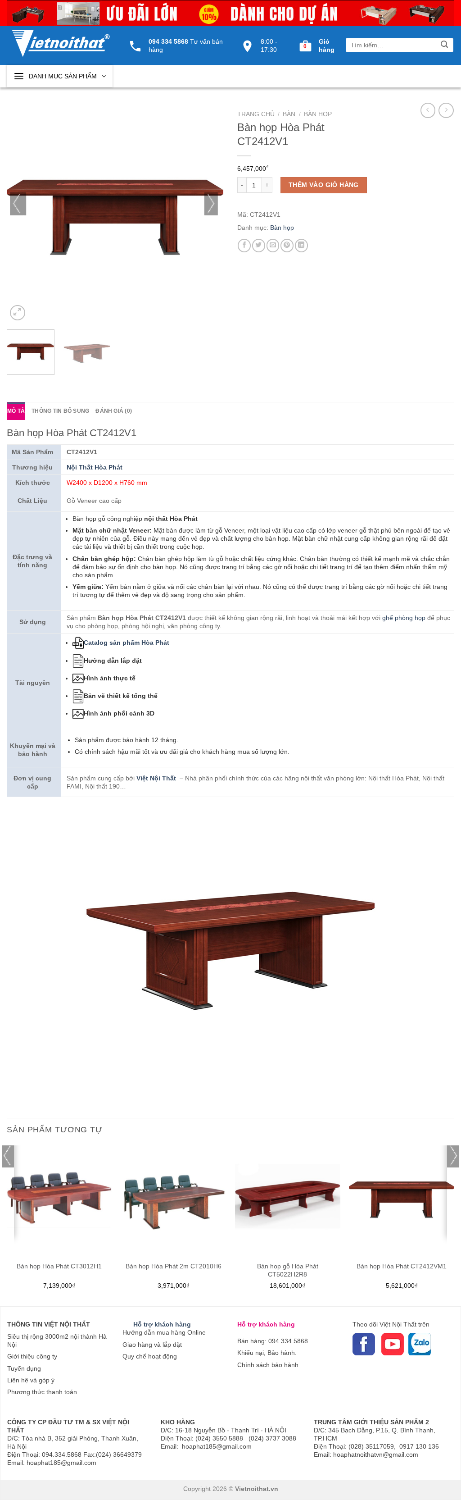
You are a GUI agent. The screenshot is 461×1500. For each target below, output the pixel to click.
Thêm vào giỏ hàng (324, 184)
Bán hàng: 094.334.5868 (272, 1341)
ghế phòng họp (403, 617)
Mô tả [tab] (16, 411)
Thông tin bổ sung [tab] (60, 411)
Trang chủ (256, 114)
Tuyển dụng (24, 1368)
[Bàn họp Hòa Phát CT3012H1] (59, 1198)
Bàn (289, 114)
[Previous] (18, 214)
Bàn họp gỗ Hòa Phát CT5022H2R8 (287, 1270)
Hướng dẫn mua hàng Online (164, 1332)
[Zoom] (17, 312)
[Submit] (444, 45)
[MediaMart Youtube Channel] (380, 1344)
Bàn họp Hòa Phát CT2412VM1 (402, 1266)
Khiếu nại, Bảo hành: (267, 1352)
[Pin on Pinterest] (287, 245)
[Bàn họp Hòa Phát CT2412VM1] (401, 1198)
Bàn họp (318, 114)
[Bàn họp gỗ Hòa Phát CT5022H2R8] (287, 1198)
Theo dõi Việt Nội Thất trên (391, 1324)
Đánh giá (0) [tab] (113, 411)
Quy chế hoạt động (149, 1356)
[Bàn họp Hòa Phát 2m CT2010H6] (173, 1198)
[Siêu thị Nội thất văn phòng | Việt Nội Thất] (61, 39)
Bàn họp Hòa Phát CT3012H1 (59, 1266)
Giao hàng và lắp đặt (152, 1344)
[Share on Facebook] (244, 245)
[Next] (212, 214)
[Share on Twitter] (258, 245)
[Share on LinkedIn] (301, 245)
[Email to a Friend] (273, 245)
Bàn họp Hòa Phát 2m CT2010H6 (173, 1266)
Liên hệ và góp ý (30, 1380)
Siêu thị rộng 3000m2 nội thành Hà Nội (57, 1340)
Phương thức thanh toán (42, 1391)
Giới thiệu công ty (32, 1356)
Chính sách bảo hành (267, 1364)
